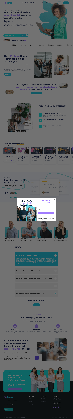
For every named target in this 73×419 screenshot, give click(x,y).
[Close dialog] (54, 199)
